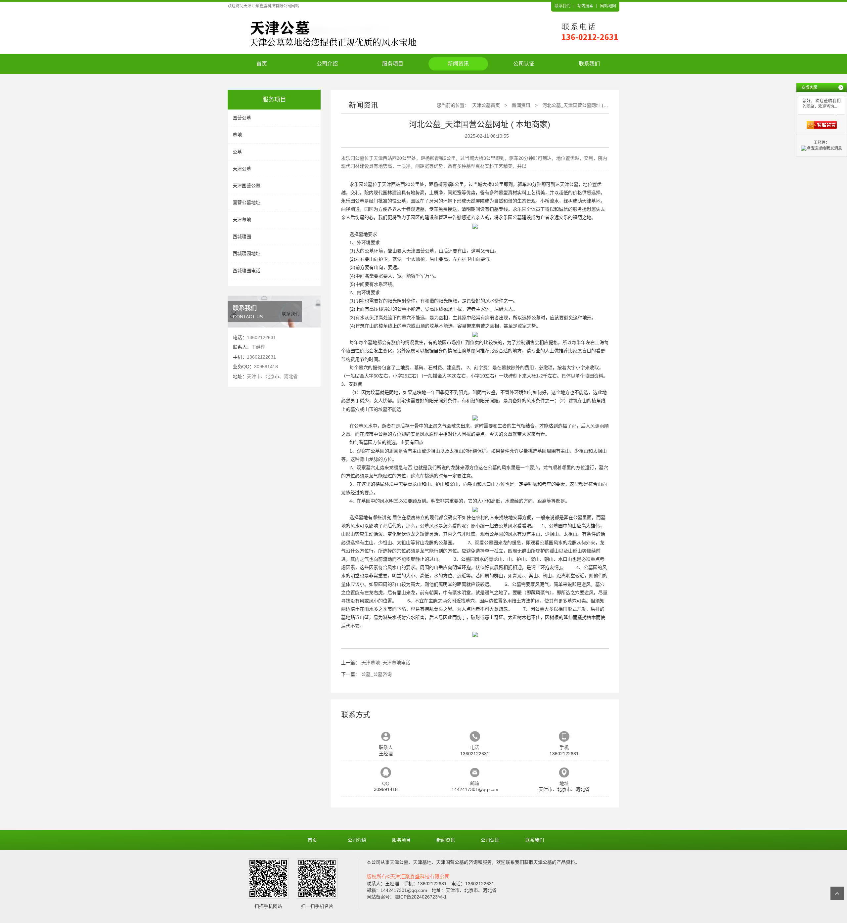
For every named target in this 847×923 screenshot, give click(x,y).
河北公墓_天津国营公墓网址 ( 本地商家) (583, 105)
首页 (261, 63)
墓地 (237, 134)
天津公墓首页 (486, 105)
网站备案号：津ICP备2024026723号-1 (407, 897)
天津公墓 (242, 168)
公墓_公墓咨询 (376, 674)
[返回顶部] (837, 893)
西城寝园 (242, 236)
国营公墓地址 (246, 202)
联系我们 (562, 6)
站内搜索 (585, 6)
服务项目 (392, 63)
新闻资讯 (458, 63)
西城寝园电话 (246, 270)
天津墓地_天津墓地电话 (385, 662)
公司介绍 (327, 63)
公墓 (237, 151)
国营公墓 (242, 117)
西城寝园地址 (246, 253)
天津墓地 (242, 219)
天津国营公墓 (246, 185)
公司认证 (523, 63)
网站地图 (608, 6)
